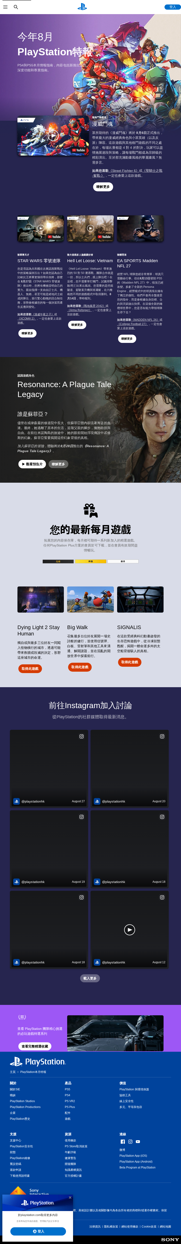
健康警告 (70, 1158)
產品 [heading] (68, 1083)
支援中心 (15, 1140)
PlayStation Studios (22, 1101)
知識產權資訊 (73, 1170)
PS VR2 (70, 1101)
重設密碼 (15, 1164)
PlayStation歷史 (20, 1118)
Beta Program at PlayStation (137, 1167)
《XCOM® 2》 (26, 318)
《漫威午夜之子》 (43, 314)
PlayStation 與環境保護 (134, 1089)
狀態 (13, 1152)
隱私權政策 (111, 1226)
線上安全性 (126, 1101)
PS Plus (70, 1107)
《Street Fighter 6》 (124, 171)
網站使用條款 (129, 1226)
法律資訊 (95, 1226)
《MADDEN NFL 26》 (145, 319)
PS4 (67, 1095)
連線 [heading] (122, 1134)
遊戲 (67, 1118)
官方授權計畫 (73, 1175)
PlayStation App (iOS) (133, 1155)
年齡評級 (70, 1152)
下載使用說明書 (20, 1175)
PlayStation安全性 (21, 1146)
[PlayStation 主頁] (82, 7)
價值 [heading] (122, 1083)
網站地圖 (165, 1226)
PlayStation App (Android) (135, 1161)
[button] (53, 136)
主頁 (13, 1072)
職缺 (13, 1095)
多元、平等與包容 (130, 1107)
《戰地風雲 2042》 (93, 306)
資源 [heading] (68, 1134)
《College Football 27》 (132, 324)
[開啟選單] (5, 7)
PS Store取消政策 (76, 1146)
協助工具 (125, 1095)
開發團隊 (70, 1164)
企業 (13, 1113)
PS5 (67, 1089)
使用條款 (70, 1140)
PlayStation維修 (20, 1158)
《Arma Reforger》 (79, 310)
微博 (122, 1150)
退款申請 (15, 1170)
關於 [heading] (13, 1083)
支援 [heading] (13, 1134)
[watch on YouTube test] (78, 150)
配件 (67, 1113)
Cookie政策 (149, 1226)
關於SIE (15, 1089)
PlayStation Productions (25, 1107)
